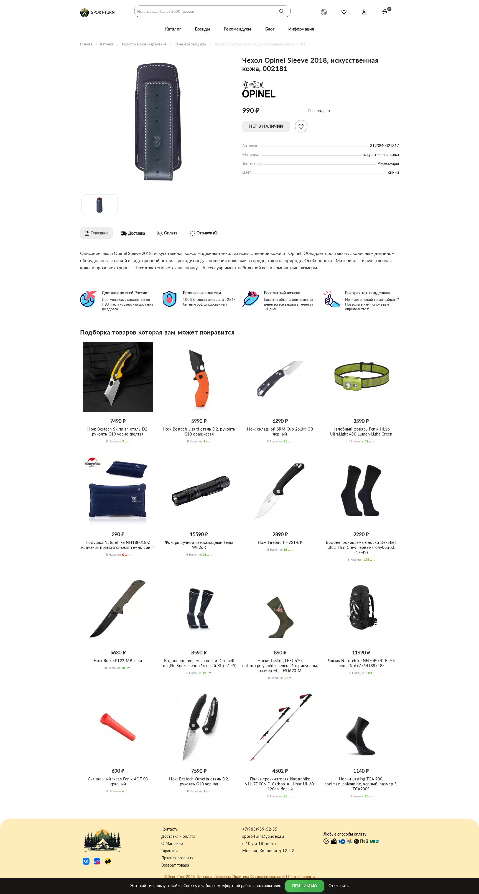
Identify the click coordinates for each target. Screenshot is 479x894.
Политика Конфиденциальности (258, 876)
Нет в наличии (266, 126)
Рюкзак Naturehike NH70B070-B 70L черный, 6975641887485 (361, 663)
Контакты (170, 829)
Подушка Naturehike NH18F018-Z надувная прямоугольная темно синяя (118, 545)
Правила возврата (177, 858)
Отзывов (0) (206, 232)
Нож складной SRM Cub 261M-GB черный (280, 431)
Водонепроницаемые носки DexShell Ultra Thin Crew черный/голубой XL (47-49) (361, 547)
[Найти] (282, 11)
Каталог (173, 28)
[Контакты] (324, 12)
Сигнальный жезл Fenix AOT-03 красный (118, 781)
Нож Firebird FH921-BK (280, 542)
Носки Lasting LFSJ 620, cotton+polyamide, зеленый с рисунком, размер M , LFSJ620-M (280, 665)
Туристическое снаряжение (143, 44)
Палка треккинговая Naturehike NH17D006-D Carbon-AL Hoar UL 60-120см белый (279, 784)
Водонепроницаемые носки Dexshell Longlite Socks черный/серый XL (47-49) (199, 663)
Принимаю (304, 885)
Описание (99, 232)
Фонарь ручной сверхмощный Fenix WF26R (199, 545)
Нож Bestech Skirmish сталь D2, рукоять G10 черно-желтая (117, 431)
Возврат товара (175, 865)
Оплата (170, 232)
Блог (270, 28)
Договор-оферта (301, 876)
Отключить (338, 885)
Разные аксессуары (190, 44)
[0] (384, 11)
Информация (301, 28)
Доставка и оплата (178, 836)
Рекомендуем (237, 28)
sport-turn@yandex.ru (263, 836)
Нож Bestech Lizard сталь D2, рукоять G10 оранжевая (199, 431)
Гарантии (169, 851)
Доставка (136, 233)
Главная (86, 44)
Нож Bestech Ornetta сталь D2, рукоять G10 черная (199, 781)
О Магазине (172, 843)
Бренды (202, 28)
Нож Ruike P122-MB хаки (118, 660)
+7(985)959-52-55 (259, 829)
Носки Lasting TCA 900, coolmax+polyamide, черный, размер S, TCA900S (361, 784)
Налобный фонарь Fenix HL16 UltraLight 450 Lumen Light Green (361, 431)
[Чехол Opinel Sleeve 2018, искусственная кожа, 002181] (158, 119)
